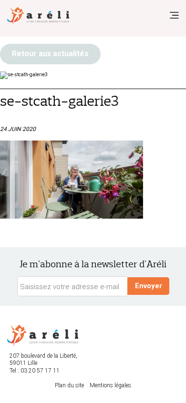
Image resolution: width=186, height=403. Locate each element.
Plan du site (69, 385)
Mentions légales (110, 385)
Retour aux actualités (50, 53)
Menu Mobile (174, 15)
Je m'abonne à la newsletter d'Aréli (93, 264)
